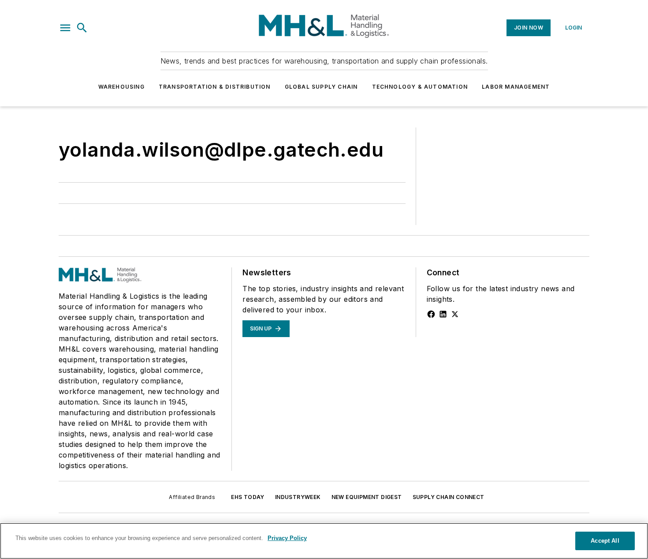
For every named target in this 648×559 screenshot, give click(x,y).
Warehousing (121, 86)
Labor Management (516, 86)
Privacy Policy (287, 538)
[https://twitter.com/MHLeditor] (455, 314)
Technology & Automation (420, 86)
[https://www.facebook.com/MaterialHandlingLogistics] (431, 314)
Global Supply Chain (321, 86)
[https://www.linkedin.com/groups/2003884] (443, 314)
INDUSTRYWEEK (298, 497)
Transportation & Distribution (215, 86)
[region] (324, 541)
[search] (82, 27)
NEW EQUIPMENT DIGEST (366, 497)
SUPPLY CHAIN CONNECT (448, 497)
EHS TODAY (247, 497)
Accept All (605, 540)
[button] (65, 27)
